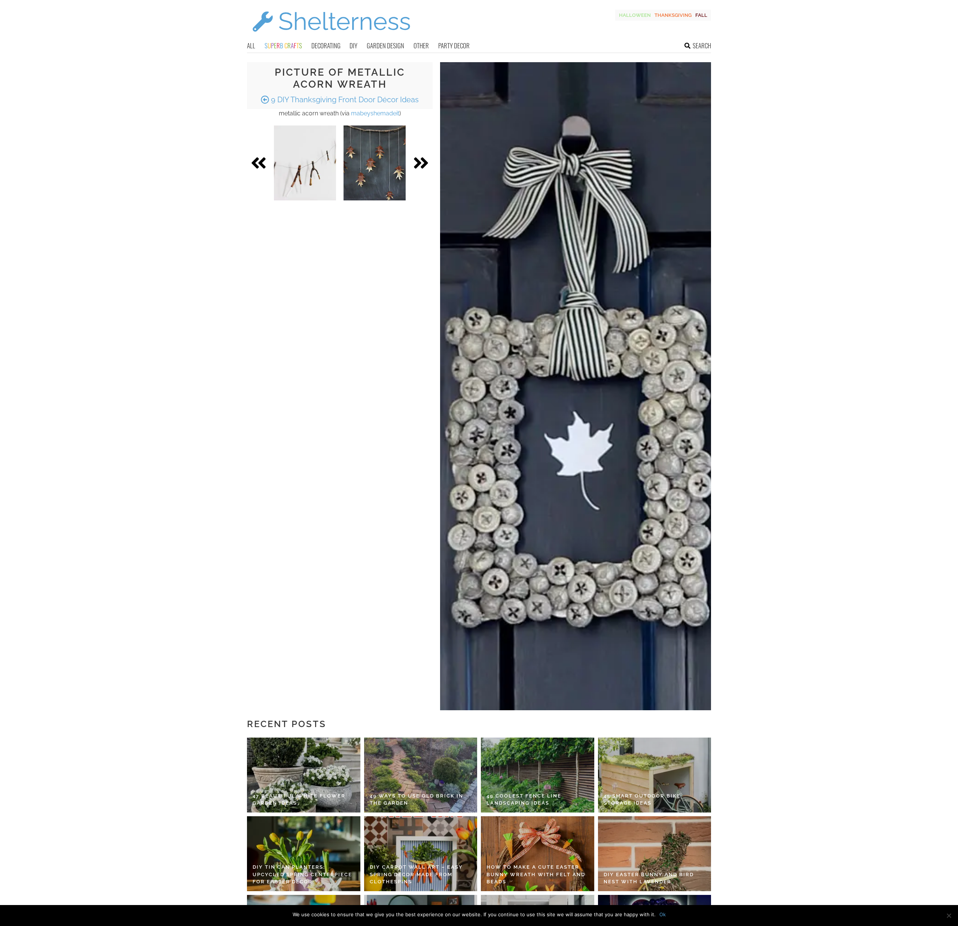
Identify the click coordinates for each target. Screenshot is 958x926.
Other (421, 45)
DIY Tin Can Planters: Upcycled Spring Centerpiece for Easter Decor (302, 874)
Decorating (326, 45)
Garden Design (385, 45)
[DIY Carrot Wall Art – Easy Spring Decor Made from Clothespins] (421, 853)
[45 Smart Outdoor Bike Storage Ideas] (654, 775)
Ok (662, 914)
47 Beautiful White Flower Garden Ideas (299, 799)
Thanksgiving (673, 15)
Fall (701, 15)
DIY (353, 45)
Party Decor (454, 45)
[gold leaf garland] (374, 162)
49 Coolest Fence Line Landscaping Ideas (523, 799)
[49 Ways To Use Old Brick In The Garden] (421, 775)
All (251, 45)
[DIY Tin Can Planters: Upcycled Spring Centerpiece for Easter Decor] (303, 853)
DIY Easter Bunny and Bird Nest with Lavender (649, 878)
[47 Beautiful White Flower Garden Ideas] (303, 775)
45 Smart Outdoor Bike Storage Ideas (642, 799)
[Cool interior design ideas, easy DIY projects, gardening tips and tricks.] (331, 36)
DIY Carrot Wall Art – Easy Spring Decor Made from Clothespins (416, 874)
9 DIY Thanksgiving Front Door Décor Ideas (344, 99)
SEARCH (702, 45)
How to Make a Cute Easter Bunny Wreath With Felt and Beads (535, 874)
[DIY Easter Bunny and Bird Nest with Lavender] (654, 853)
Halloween (635, 15)
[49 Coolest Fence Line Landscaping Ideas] (537, 775)
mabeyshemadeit (375, 113)
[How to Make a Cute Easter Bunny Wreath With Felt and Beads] (537, 853)
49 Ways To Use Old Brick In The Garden (416, 799)
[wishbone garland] (305, 162)
